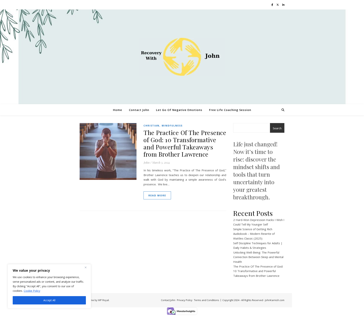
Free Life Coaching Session (230, 110)
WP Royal (103, 300)
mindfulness (172, 125)
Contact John (139, 110)
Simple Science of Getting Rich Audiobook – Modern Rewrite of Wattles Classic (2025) (254, 233)
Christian (151, 125)
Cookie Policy (32, 291)
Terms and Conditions (206, 300)
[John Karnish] (182, 57)
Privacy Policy (184, 300)
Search (277, 128)
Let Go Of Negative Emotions (179, 110)
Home (117, 110)
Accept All (49, 300)
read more (157, 195)
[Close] (87, 267)
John (146, 162)
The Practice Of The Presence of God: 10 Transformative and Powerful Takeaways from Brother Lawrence (185, 143)
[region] (49, 286)
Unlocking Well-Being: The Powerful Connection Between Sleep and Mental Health (258, 257)
